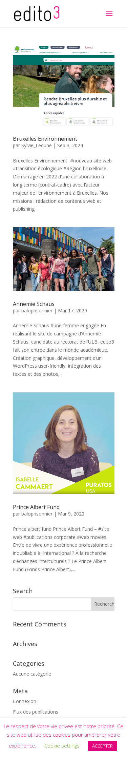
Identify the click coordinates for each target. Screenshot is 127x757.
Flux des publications (35, 712)
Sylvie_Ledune (36, 145)
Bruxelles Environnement (45, 138)
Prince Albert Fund (36, 507)
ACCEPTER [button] (102, 746)
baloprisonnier (36, 310)
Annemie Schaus (34, 304)
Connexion (24, 701)
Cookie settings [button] (62, 745)
